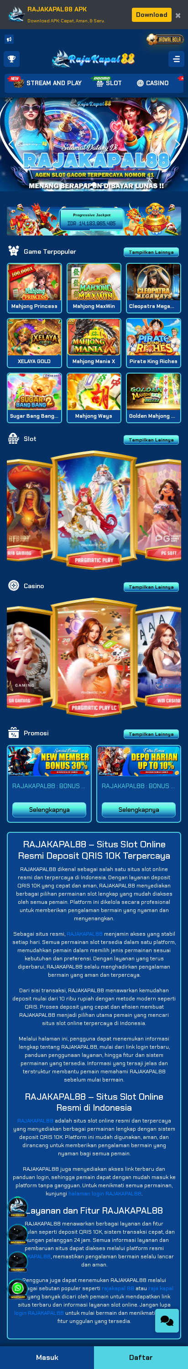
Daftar (141, 1357)
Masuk (47, 1357)
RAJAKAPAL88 (85, 934)
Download (151, 14)
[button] (177, 144)
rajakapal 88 (118, 1288)
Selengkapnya (49, 810)
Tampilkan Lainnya (151, 252)
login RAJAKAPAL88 (39, 1313)
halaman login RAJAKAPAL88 (104, 1193)
